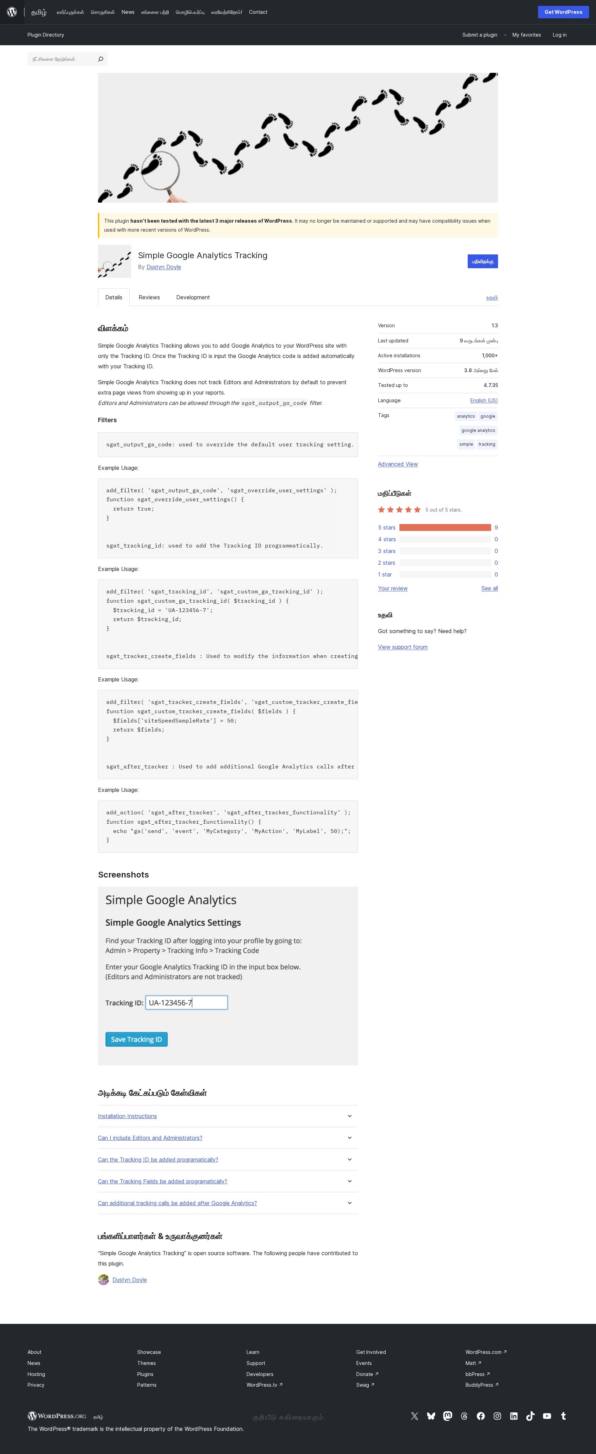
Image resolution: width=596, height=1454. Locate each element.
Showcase (149, 1352)
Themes (146, 1363)
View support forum (403, 646)
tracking (487, 444)
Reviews (149, 297)
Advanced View (398, 464)
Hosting (36, 1374)
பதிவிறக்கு (483, 261)
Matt (474, 1363)
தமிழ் (98, 1416)
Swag (365, 1385)
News (34, 1363)
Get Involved (371, 1352)
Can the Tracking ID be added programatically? (158, 1159)
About (34, 1352)
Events (364, 1363)
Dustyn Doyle (164, 266)
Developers (260, 1374)
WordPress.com (486, 1352)
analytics (466, 416)
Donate (367, 1374)
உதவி (492, 297)
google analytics (478, 430)
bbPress (478, 1374)
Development (193, 297)
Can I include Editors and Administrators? (150, 1138)
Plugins (145, 1374)
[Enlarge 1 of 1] (348, 896)
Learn (253, 1352)
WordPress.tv (265, 1385)
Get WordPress (564, 12)
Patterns (147, 1385)
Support (256, 1363)
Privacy (36, 1385)
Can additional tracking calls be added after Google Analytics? (177, 1203)
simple (466, 444)
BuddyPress (482, 1385)
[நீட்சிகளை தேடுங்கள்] (101, 59)
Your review (393, 588)
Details (113, 297)
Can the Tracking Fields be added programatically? (162, 1181)
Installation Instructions (127, 1116)
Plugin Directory (46, 35)
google (487, 416)
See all (489, 588)
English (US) (484, 400)
